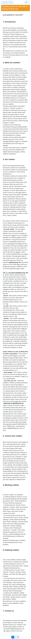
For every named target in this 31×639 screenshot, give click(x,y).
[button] (7, 2)
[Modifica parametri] (27, 2)
